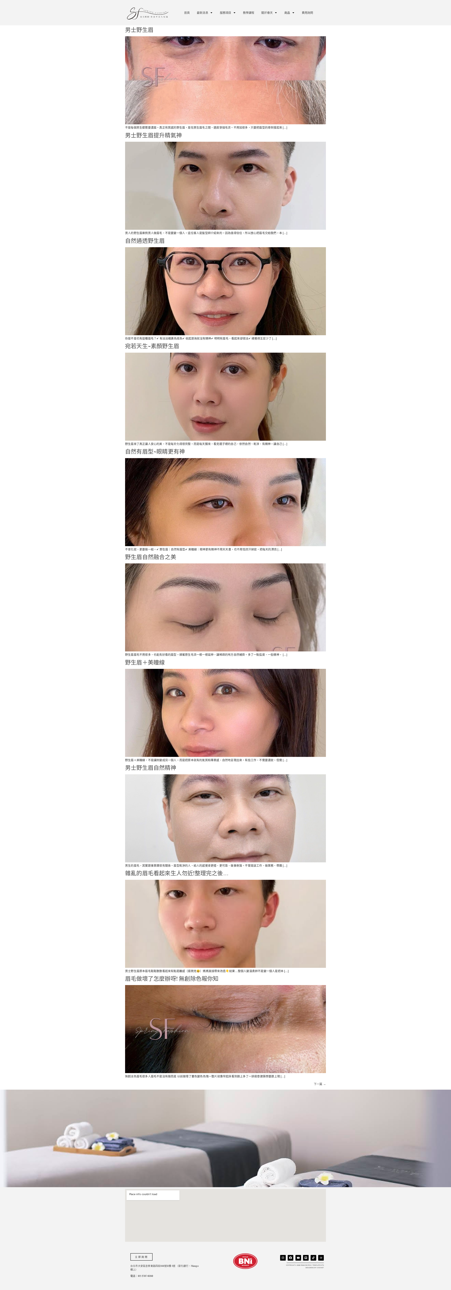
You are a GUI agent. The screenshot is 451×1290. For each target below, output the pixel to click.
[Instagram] (283, 1258)
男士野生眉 (139, 30)
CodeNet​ (320, 1268)
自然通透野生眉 (145, 241)
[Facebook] (290, 1258)
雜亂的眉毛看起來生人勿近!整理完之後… (177, 873)
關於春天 (267, 12)
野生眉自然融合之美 (150, 557)
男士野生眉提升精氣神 (153, 135)
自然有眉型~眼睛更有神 (155, 451)
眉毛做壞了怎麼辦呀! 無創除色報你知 (172, 978)
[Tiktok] (313, 1258)
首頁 (187, 12)
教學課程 (248, 12)
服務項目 (225, 12)
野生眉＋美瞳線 (145, 662)
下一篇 (320, 1084)
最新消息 (202, 12)
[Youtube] (298, 1258)
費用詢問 (307, 12)
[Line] (306, 1258)
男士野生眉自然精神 (150, 767)
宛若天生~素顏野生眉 (152, 346)
